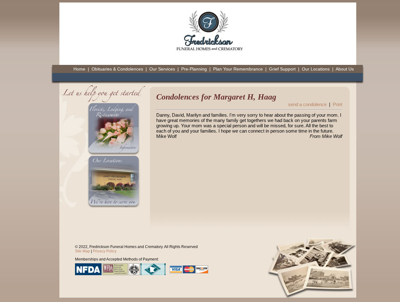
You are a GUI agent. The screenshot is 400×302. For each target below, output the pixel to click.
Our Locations (316, 68)
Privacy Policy (105, 251)
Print (337, 104)
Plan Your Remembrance (238, 68)
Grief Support (282, 68)
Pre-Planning (194, 68)
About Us (345, 68)
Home (79, 68)
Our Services (162, 68)
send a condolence (307, 104)
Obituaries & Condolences (117, 68)
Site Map (82, 251)
